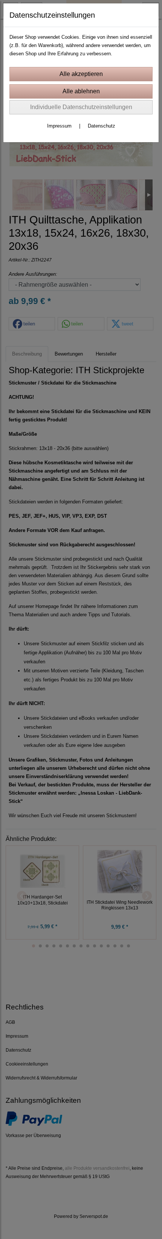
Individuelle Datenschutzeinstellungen (81, 107)
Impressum (59, 126)
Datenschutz (101, 126)
